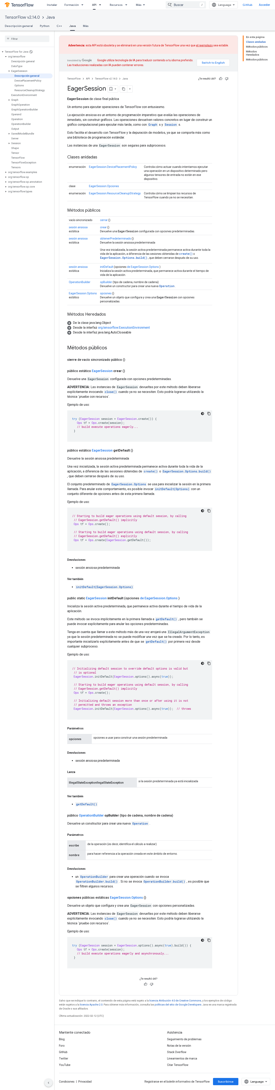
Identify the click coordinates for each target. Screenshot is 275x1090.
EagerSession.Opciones (104, 186)
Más (139, 5)
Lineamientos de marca (182, 1058)
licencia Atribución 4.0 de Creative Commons (175, 1000)
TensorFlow (74, 78)
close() (111, 392)
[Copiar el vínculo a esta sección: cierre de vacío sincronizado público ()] (130, 359)
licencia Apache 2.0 (91, 1004)
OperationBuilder (79, 282)
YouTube (64, 1065)
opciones (106, 293)
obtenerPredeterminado (115, 238)
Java (50, 17)
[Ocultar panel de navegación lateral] (48, 1083)
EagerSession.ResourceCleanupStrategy (115, 193)
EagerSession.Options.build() (123, 258)
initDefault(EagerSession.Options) (104, 587)
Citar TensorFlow (177, 1065)
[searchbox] (27, 39)
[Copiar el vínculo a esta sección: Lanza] (79, 772)
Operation (167, 286)
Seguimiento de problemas (184, 1039)
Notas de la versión (179, 1045)
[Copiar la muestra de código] (209, 413)
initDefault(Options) (172, 489)
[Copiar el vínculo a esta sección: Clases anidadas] (101, 157)
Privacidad (85, 1081)
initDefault (106, 266)
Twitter (63, 1058)
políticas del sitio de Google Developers (178, 1004)
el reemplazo (204, 45)
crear (103, 227)
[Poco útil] (227, 79)
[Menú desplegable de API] (101, 5)
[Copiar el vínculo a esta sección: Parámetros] (88, 728)
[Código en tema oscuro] (202, 413)
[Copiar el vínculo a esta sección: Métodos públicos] (104, 210)
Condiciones (66, 1081)
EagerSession (102, 371)
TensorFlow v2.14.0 (22, 17)
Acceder (264, 4)
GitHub (247, 5)
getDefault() (166, 619)
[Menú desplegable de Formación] (83, 5)
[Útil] (221, 79)
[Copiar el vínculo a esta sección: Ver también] (87, 579)
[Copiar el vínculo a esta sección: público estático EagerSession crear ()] (130, 371)
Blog (62, 1039)
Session (171, 124)
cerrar (104, 220)
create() (186, 254)
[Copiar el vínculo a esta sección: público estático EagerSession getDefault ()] (138, 450)
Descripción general (19, 26)
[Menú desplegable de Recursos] (127, 5)
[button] (26, 51)
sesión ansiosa (78, 227)
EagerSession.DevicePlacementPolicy (113, 166)
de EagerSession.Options (143, 266)
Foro (62, 1045)
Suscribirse (226, 1081)
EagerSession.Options (83, 293)
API (94, 5)
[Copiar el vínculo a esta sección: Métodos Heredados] (110, 314)
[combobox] (186, 4)
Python (44, 26)
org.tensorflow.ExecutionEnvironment (124, 327)
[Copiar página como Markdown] (123, 89)
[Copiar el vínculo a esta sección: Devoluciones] (90, 559)
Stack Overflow (176, 1052)
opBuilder (106, 282)
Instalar (52, 5)
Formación (71, 5)
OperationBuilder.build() (97, 881)
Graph (152, 124)
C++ (59, 26)
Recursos (116, 5)
